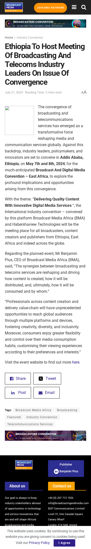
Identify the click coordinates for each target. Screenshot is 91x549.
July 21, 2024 (14, 92)
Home (9, 37)
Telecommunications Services (30, 424)
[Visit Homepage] (14, 7)
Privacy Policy (39, 543)
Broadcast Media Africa (33, 410)
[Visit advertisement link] (45, 27)
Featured (14, 417)
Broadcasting (67, 410)
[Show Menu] (74, 7)
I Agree (64, 543)
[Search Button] (83, 7)
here (75, 362)
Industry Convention (30, 37)
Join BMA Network (50, 7)
